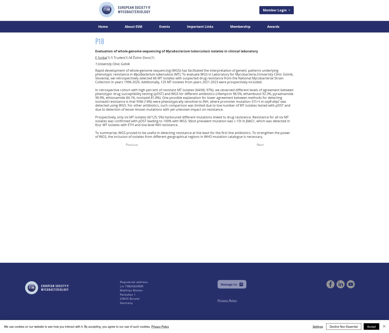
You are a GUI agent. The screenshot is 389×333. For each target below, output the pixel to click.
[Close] (384, 326)
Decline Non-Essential (344, 326)
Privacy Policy (160, 326)
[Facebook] (330, 284)
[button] (139, 27)
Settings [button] (318, 326)
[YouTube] (351, 284)
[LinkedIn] (341, 284)
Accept (371, 326)
